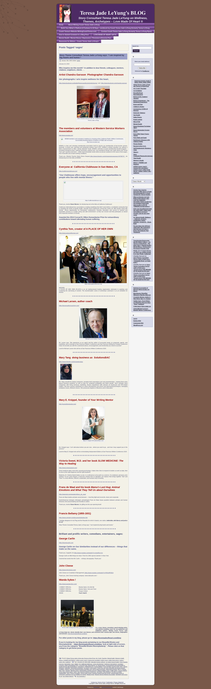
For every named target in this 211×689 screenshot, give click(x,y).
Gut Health (136, 115)
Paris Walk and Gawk (140, 138)
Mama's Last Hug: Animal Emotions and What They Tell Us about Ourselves (85, 669)
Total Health (137, 158)
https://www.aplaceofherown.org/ (68, 233)
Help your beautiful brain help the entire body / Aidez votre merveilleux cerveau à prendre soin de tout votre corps (142, 212)
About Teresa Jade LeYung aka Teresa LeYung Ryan (81, 658)
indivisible (67, 668)
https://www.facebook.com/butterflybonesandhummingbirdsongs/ (78, 83)
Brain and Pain (138, 104)
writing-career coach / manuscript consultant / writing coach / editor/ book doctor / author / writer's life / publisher (142, 170)
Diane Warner (91, 665)
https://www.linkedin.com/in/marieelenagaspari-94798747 (107, 156)
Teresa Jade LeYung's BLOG (113, 12)
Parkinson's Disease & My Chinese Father (141, 140)
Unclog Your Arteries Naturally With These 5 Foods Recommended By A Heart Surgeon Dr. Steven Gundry (142, 192)
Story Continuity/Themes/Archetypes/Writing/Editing (147, 155)
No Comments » (81, 676)
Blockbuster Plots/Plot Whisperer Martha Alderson (142, 294)
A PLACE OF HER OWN (83, 662)
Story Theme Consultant (73, 673)
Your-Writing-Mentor (68, 676)
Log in (135, 318)
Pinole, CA (136, 251)
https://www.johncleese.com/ (67, 570)
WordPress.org (138, 325)
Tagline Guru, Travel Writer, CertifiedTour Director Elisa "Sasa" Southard (141, 302)
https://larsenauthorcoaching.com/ (69, 305)
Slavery (135, 152)
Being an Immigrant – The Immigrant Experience (141, 101)
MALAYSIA (136, 122)
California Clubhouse (86, 664)
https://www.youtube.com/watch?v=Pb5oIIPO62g (99, 573)
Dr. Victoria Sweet (100, 665)
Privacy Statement (119, 682)
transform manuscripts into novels (101, 673)
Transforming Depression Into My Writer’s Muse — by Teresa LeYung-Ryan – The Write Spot (141, 243)
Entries (137, 321)
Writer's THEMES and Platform (67, 660)
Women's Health (119, 658)
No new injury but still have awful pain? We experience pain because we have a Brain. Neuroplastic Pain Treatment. (141, 229)
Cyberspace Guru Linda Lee (142, 306)
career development (98, 664)
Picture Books (137, 144)
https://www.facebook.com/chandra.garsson (114, 83)
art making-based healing (112, 662)
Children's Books (138, 106)
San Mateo (99, 672)
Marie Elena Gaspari (111, 669)
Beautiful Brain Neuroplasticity (138, 93)
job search (86, 668)
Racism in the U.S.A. (139, 146)
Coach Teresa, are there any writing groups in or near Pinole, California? (142, 252)
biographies (67, 664)
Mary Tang (62, 670)
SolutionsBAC (62, 673)
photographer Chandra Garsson (88, 670)
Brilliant (76, 664)
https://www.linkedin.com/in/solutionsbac (71, 362)
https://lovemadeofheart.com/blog (107, 638)
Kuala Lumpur (137, 119)
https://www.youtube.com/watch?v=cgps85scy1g (88, 553)
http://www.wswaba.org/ (66, 135)
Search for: (135, 46)
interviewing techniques (77, 668)
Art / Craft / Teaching (101, 658)
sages (75, 672)
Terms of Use (101, 682)
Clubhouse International (110, 664)
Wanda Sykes (90, 674)
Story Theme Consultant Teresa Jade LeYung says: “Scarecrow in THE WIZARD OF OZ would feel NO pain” (142, 268)
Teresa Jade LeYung (86, 673)
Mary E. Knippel (122, 669)
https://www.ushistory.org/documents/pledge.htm (73, 517)
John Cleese (93, 668)
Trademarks (109, 682)
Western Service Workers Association (105, 674)
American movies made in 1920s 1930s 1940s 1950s (142, 81)
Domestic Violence (139, 113)
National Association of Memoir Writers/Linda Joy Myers (141, 289)
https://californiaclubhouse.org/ (68, 171)
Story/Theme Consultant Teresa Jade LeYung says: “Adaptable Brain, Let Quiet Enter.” (141, 260)
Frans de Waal (107, 666)
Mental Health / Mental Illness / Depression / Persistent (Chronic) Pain (142, 247)
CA (80, 664)
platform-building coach (103, 670)
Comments (138, 323)
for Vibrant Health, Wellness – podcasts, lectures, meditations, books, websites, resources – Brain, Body (142, 221)
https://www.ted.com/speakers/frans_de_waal (72, 494)
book (72, 664)
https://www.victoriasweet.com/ (68, 468)
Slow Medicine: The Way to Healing (112, 672)
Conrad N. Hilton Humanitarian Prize (68, 665)
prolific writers (114, 670)
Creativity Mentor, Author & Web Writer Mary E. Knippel (141, 297)
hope (121, 666)
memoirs (67, 670)
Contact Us (94, 682)
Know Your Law (101, 668)
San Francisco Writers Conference (86, 672)
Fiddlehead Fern (89, 666)
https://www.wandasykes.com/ (68, 584)
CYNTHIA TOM (83, 665)
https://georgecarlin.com (66, 543)
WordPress (96, 687)
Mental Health (111, 658)
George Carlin (115, 666)
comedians (120, 664)
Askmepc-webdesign (107, 687)
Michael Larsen (75, 670)
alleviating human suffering (98, 662)
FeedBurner (145, 71)
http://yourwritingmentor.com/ (67, 404)
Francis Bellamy (98, 666)
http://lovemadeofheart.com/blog (77, 634)
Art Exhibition (137, 91)
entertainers (81, 666)
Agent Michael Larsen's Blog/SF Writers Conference (142, 309)
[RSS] (58, 683)
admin (78, 60)
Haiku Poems (137, 117)
